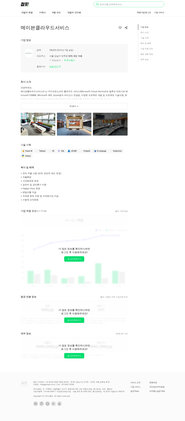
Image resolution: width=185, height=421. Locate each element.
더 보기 (73, 106)
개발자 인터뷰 (74, 12)
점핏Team (134, 391)
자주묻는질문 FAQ (157, 391)
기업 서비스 (159, 12)
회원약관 (153, 382)
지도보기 (56, 60)
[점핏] (25, 4)
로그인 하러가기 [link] (74, 259)
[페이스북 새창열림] (48, 405)
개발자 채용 (27, 12)
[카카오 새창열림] (42, 405)
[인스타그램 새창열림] (36, 405)
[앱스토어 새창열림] (60, 405)
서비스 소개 (135, 382)
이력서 (42, 12)
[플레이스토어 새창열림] (54, 405)
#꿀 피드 (56, 12)
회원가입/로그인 (144, 12)
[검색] (97, 4)
